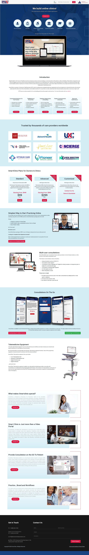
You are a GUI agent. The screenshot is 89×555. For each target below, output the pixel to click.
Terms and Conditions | (74, 546)
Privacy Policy (82, 546)
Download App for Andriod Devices (17, 333)
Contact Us (45, 16)
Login (74, 2)
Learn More (16, 111)
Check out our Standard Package (16, 241)
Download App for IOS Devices (73, 333)
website (69, 91)
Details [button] (19, 200)
